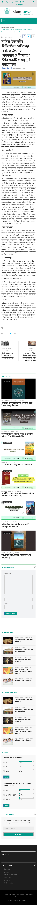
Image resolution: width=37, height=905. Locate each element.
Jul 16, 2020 (4, 351)
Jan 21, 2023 (28, 637)
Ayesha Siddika (19, 678)
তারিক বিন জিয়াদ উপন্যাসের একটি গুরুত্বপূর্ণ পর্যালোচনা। (15, 525)
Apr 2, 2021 (25, 647)
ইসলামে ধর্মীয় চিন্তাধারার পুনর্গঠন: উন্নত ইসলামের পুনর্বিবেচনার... (16, 404)
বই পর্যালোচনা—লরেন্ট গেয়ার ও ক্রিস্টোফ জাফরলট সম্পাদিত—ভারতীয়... (17, 435)
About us (7, 880)
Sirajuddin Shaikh (6, 348)
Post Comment (10, 613)
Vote (6, 777)
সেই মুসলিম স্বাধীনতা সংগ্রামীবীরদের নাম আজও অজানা (23, 671)
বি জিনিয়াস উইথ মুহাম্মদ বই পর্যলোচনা (16, 464)
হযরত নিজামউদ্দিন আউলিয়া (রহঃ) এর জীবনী (24, 650)
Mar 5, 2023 (27, 657)
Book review (10, 27)
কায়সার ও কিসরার (18, 328)
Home (3, 27)
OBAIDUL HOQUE (6, 553)
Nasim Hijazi (8, 328)
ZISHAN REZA (32, 348)
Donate (24, 900)
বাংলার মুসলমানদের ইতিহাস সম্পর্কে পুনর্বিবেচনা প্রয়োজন (7, 355)
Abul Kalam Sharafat (7, 491)
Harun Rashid (6, 68)
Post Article (8, 878)
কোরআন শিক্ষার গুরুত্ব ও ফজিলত (23, 660)
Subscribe (18, 834)
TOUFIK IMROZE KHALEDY (8, 401)
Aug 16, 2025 (14, 432)
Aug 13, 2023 (28, 667)
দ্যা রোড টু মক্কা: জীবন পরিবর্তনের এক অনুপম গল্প (16, 556)
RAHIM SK (4, 462)
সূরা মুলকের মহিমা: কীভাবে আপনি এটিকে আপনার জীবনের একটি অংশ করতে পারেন (29, 356)
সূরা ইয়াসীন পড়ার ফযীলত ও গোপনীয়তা (24, 640)
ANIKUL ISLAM (19, 637)
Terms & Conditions (10, 875)
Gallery (6, 872)
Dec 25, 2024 (32, 351)
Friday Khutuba (9, 883)
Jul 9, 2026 (18, 491)
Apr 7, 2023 (16, 553)
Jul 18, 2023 (20, 401)
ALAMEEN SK (18, 657)
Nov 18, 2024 (14, 522)
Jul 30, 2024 (11, 462)
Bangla (20, 5)
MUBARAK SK (5, 432)
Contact (7, 869)
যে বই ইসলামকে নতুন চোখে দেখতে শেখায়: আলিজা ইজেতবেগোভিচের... (17, 494)
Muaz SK (17, 647)
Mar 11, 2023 (29, 678)
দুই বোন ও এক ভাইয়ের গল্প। (23, 680)
